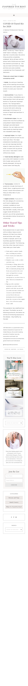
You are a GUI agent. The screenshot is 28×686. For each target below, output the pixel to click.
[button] (14, 15)
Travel (5, 20)
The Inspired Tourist (14, 7)
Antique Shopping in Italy (14, 393)
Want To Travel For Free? (14, 507)
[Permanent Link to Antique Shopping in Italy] (14, 397)
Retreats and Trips (14, 498)
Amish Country (14, 502)
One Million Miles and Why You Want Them (14, 413)
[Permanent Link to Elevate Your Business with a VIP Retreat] (14, 378)
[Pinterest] (14, 517)
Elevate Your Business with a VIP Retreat (14, 374)
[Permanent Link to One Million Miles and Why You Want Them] (14, 416)
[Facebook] (12, 517)
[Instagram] (16, 517)
